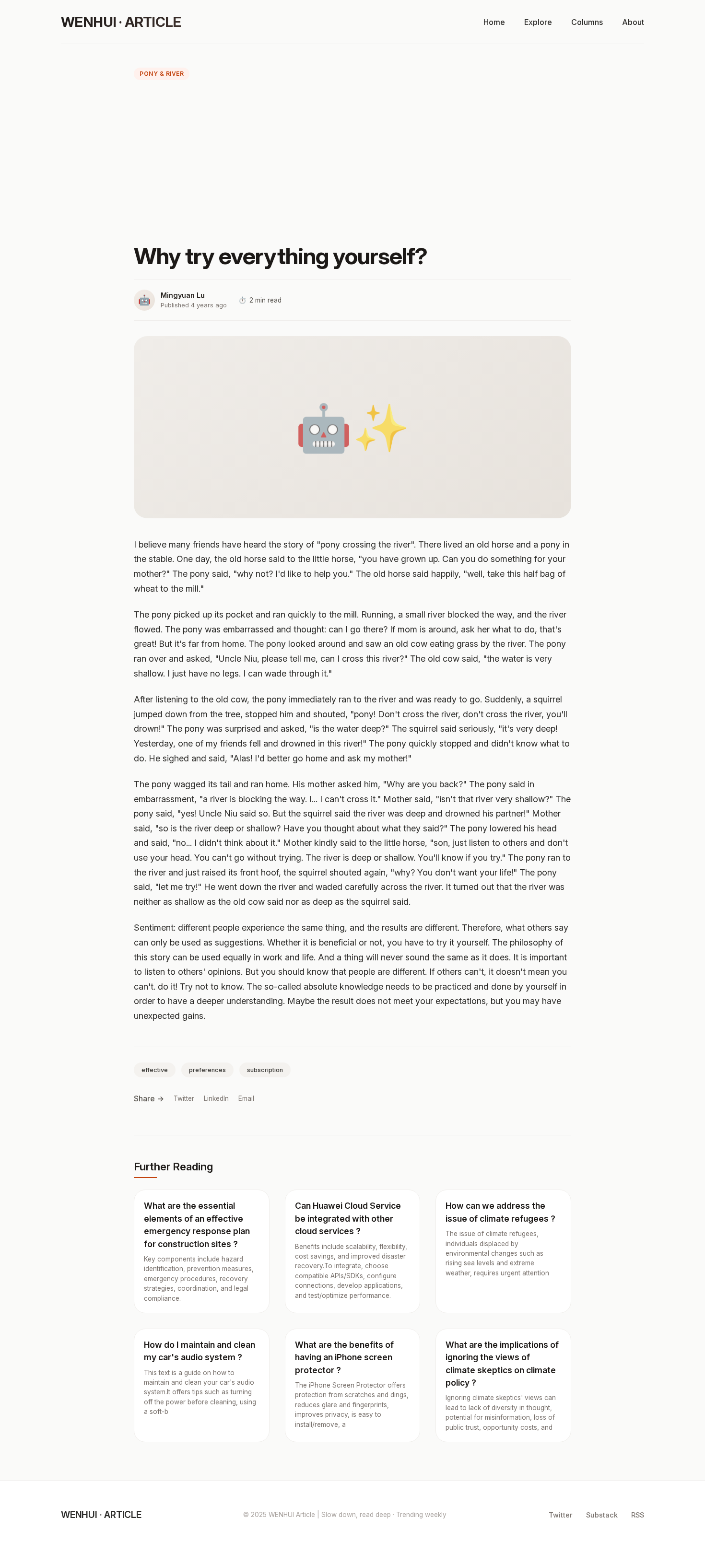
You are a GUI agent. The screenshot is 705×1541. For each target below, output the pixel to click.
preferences (207, 1070)
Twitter (184, 1098)
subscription (265, 1070)
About (633, 22)
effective (154, 1070)
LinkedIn (216, 1098)
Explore (538, 22)
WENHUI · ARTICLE (121, 21)
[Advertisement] (352, 163)
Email (246, 1098)
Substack (602, 1515)
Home (494, 22)
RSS (637, 1515)
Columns (587, 22)
